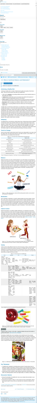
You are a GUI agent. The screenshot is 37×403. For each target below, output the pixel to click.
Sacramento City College (24, 77)
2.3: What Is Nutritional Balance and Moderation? (8, 384)
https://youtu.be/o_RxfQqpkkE (15, 332)
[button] (3, 58)
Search (2, 75)
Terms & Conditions (32, 400)
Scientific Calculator (5, 51)
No (6, 393)
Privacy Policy (26, 400)
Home (5, 77)
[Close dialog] (0, 68)
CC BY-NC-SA (24, 384)
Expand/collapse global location (35, 77)
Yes (2, 393)
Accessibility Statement (4, 401)
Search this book (2, 16)
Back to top (2, 389)
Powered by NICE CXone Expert (15, 397)
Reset (1, 36)
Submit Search (3, 19)
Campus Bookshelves (13, 77)
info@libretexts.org (22, 401)
